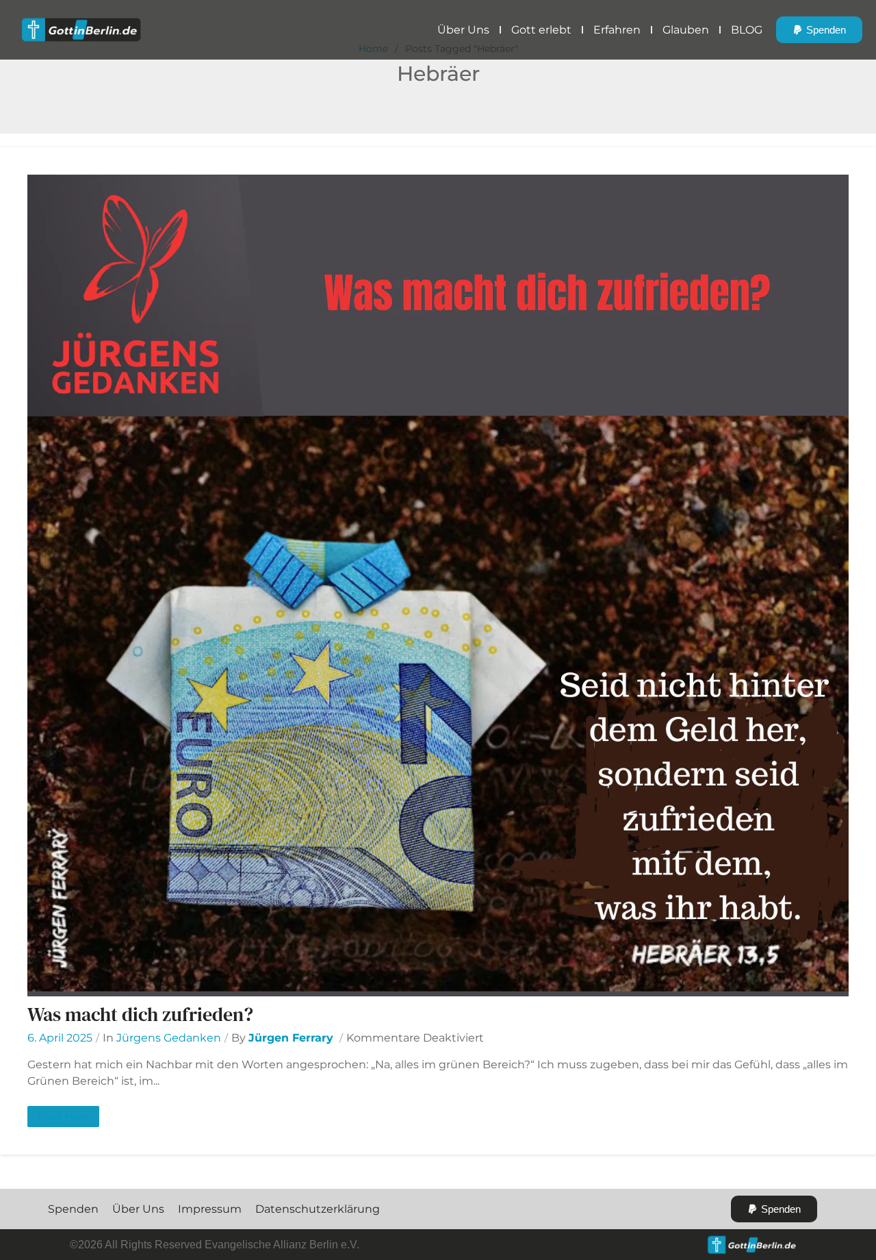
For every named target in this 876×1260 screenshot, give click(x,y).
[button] (819, 29)
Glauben (685, 29)
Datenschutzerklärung (317, 1208)
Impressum (210, 1208)
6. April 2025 (59, 1037)
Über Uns (463, 29)
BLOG (746, 29)
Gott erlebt (541, 29)
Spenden (73, 1208)
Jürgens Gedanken (168, 1037)
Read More (63, 1116)
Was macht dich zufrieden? (140, 1014)
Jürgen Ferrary (290, 1037)
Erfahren (617, 29)
